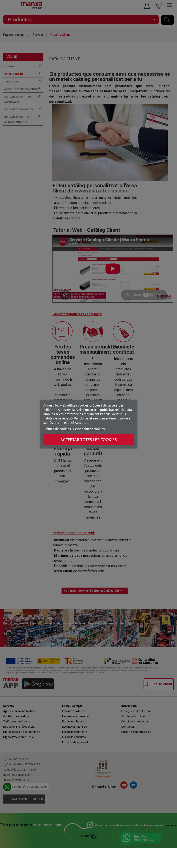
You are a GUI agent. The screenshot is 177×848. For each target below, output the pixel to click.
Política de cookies (57, 429)
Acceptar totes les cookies (88, 439)
